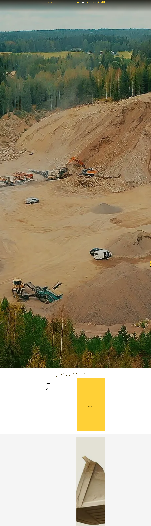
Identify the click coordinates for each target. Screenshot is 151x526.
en (100, 1)
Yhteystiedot (102, 2)
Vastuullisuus (91, 2)
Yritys (87, 2)
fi (98, 1)
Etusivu (78, 2)
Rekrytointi (97, 2)
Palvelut (82, 2)
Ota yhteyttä (90, 406)
